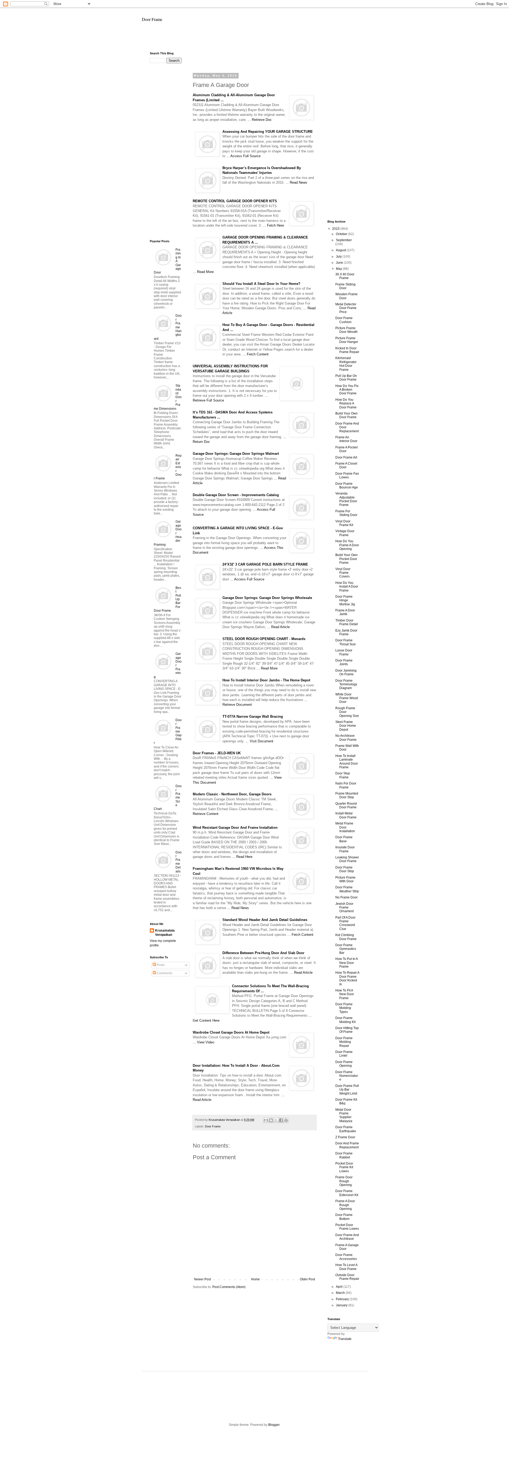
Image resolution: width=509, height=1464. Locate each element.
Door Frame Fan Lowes (347, 475)
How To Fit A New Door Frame (344, 994)
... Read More (203, 272)
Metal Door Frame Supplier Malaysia (343, 1115)
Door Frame (152, 19)
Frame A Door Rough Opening (345, 1205)
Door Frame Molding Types (344, 1008)
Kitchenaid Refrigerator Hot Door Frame (346, 363)
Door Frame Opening (344, 1064)
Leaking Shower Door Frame (347, 859)
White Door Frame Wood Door (346, 698)
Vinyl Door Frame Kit (344, 523)
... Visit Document (259, 741)
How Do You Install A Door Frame (346, 586)
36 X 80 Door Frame (344, 276)
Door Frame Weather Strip (347, 889)
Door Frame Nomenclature (346, 1076)
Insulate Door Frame (345, 849)
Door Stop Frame (342, 775)
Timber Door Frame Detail (346, 622)
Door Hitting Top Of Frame (347, 1030)
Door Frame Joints (344, 662)
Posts (160, 965)
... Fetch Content (256, 354)
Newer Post (202, 1279)
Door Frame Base (344, 839)
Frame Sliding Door (345, 286)
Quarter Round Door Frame (346, 805)
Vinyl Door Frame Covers (342, 573)
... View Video (203, 1042)
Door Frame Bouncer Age (346, 485)
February (343, 1299)
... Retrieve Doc (260, 120)
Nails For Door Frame (345, 785)
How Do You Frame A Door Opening (347, 545)
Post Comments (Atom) (228, 1287)
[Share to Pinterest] (286, 1120)
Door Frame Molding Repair (344, 1042)
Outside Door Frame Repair (347, 1277)
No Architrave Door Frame (346, 737)
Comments (164, 973)
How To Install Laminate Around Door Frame (346, 761)
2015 (336, 229)
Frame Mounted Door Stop (346, 795)
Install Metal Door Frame (346, 815)
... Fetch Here (273, 225)
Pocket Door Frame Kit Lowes (344, 1167)
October (342, 234)
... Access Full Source (243, 156)
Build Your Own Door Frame (346, 415)
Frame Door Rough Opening (344, 1181)
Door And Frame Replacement (347, 1145)
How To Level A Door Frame (346, 1267)
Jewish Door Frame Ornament (344, 907)
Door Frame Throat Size (345, 642)
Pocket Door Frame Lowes (347, 1227)
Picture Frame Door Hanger (346, 340)
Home (255, 1279)
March (341, 1293)
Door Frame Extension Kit (346, 1193)
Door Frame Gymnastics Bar (345, 949)
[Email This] (266, 1120)
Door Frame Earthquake (345, 1129)
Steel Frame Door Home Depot (345, 725)
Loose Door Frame (343, 652)
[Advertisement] (254, 39)
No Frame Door (346, 897)
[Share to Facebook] (281, 1120)
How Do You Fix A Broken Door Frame (346, 389)
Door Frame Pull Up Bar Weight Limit (347, 1089)
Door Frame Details (178, 861)
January (342, 1305)
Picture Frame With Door (345, 879)
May (339, 269)
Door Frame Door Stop (344, 869)
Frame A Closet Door (346, 465)
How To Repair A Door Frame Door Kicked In (347, 978)
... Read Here (242, 857)
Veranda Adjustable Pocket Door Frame (346, 499)
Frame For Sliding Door (346, 513)
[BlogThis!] (271, 1120)
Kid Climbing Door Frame (346, 937)
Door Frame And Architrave (347, 1237)
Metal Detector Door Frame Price (346, 308)
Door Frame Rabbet (344, 1155)
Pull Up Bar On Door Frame (346, 377)
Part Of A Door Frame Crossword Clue (345, 923)
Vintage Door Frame (344, 533)
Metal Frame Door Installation (345, 827)
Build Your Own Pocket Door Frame (346, 559)
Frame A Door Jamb (345, 612)
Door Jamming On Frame (346, 672)
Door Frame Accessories (346, 1256)
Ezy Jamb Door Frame (346, 632)
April (339, 1287)
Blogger (273, 1425)
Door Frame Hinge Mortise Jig (345, 600)
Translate (345, 1339)
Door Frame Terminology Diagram (346, 684)
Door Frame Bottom (344, 1216)
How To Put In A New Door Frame (346, 962)
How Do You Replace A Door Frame (346, 403)
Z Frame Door (345, 1137)
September (344, 240)
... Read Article (278, 627)
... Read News (296, 182)
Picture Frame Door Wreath (346, 330)
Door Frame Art (346, 457)
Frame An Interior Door (346, 439)
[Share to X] (276, 1120)
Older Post (307, 1279)
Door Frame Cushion (344, 320)
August (341, 250)
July (339, 256)
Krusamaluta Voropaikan (165, 933)
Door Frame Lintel (344, 1053)
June (340, 262)
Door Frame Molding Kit (345, 1020)
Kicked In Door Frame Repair (347, 350)
